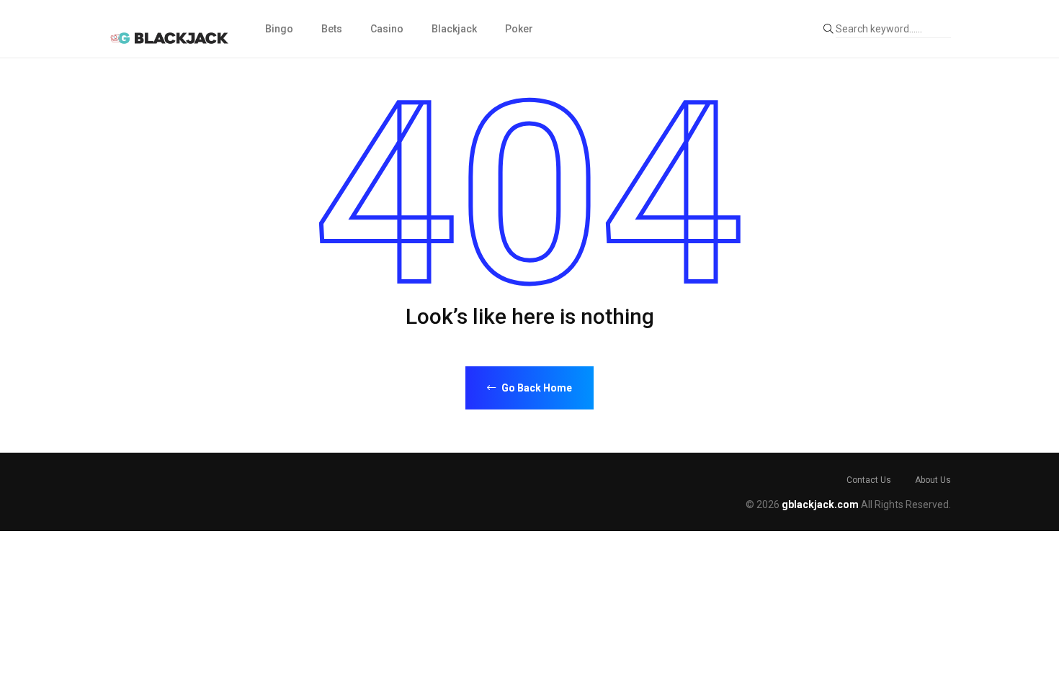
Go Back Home (535, 388)
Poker (519, 29)
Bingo (279, 29)
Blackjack (454, 29)
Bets (331, 29)
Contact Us (868, 480)
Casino (386, 29)
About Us (933, 480)
